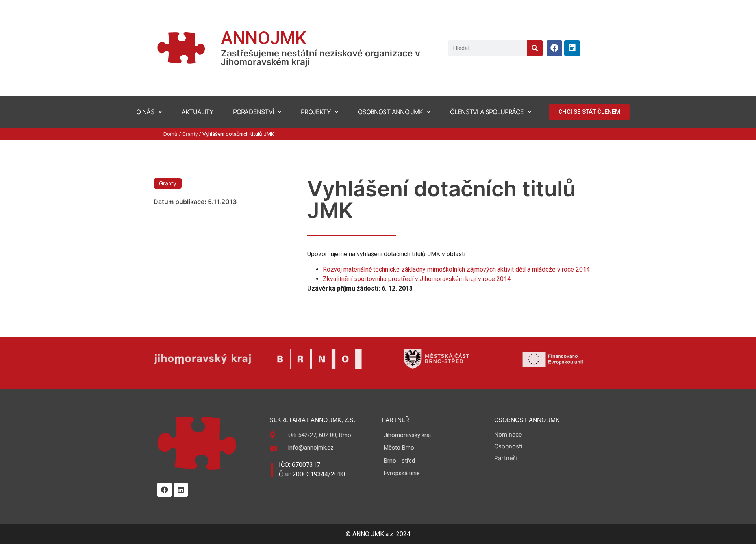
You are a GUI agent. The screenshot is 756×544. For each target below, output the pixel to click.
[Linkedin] (572, 48)
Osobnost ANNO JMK (390, 112)
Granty (190, 134)
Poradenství (253, 112)
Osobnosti (508, 446)
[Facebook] (554, 48)
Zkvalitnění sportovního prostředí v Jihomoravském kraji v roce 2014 (417, 279)
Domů (170, 134)
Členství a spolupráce (487, 112)
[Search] (535, 48)
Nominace (508, 434)
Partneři (505, 458)
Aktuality (197, 112)
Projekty (316, 112)
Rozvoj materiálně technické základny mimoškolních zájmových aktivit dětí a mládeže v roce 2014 (456, 269)
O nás (145, 112)
